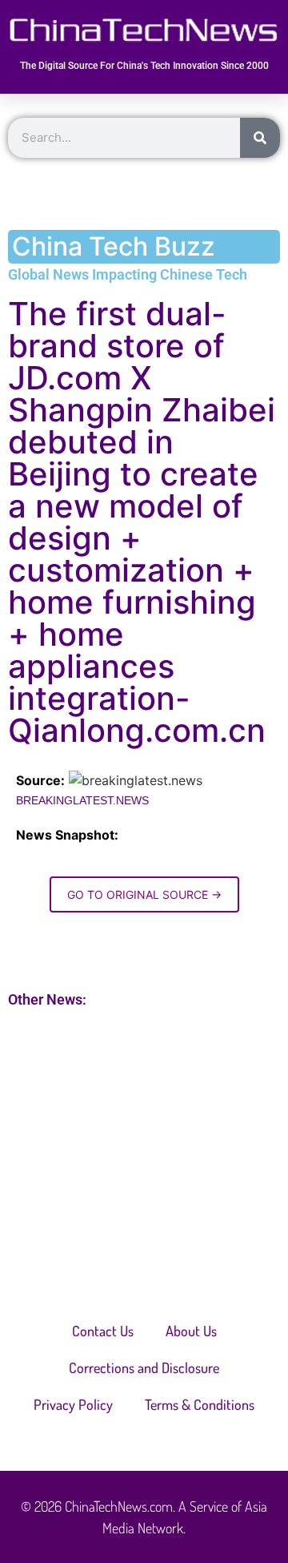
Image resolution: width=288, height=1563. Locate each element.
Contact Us (103, 1330)
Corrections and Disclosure (144, 1367)
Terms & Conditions (199, 1404)
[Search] (260, 138)
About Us (191, 1330)
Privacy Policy (73, 1404)
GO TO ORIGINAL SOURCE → (144, 894)
